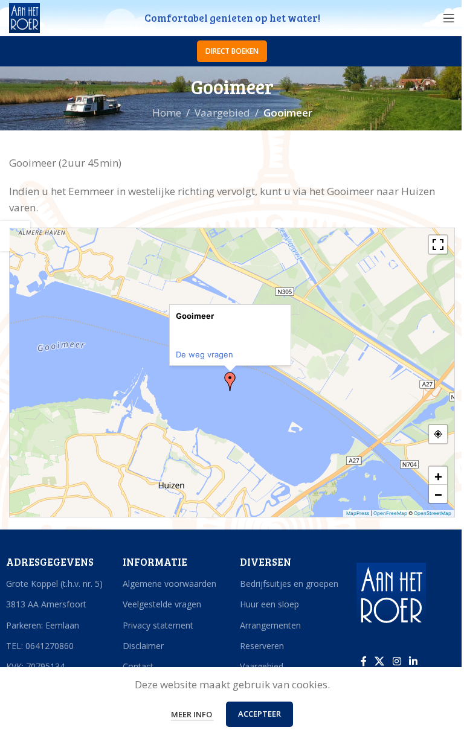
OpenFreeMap (390, 513)
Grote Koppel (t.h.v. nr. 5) (54, 583)
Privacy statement (158, 625)
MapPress (357, 513)
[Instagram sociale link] (396, 661)
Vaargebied (222, 113)
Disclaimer (143, 645)
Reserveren (262, 645)
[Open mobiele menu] (449, 18)
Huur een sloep (269, 604)
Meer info (192, 714)
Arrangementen (270, 625)
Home (166, 113)
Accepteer (259, 713)
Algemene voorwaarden (169, 583)
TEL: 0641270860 (40, 645)
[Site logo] (24, 17)
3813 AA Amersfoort (46, 604)
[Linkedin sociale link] (413, 661)
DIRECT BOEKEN (232, 51)
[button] (230, 381)
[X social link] (379, 661)
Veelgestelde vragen (162, 604)
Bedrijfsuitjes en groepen (289, 583)
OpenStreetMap (432, 513)
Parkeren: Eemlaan (42, 625)
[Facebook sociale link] (363, 661)
